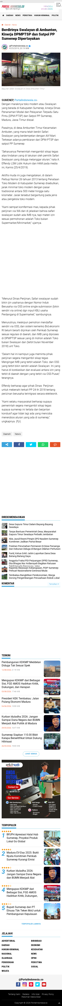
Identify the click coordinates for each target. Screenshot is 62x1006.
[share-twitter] (31, 444)
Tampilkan (53, 584)
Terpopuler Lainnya (31, 924)
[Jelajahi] (58, 5)
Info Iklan (36, 994)
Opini (34, 958)
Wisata (5, 971)
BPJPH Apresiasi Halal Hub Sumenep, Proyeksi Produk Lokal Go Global (22, 838)
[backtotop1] (59, 1003)
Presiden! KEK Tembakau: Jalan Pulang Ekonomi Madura (20, 700)
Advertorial (8, 940)
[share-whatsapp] (43, 444)
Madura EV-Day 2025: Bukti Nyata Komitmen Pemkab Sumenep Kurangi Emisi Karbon (23, 857)
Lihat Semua (31, 754)
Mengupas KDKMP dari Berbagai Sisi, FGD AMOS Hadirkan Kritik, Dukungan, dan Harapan (21, 684)
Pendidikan (8, 962)
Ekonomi (35, 945)
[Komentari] (55, 444)
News (18, 15)
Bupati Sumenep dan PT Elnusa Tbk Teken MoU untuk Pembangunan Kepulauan (24, 910)
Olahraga (7, 958)
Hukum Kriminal (42, 15)
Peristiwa (27, 15)
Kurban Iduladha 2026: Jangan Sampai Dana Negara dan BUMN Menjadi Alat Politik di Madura (21, 720)
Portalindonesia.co (26, 100)
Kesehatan (37, 949)
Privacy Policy (48, 994)
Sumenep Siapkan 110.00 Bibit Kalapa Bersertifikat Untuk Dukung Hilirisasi (22, 738)
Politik (55, 15)
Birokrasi (36, 940)
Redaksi (25, 994)
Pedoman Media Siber (31, 997)
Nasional (7, 953)
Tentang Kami (14, 994)
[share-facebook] (19, 444)
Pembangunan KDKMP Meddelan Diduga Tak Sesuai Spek (21, 664)
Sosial (34, 966)
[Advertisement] (31, 261)
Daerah (9, 15)
